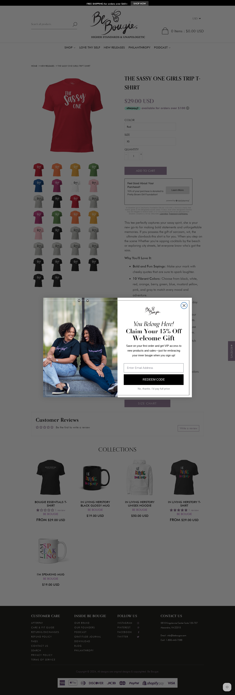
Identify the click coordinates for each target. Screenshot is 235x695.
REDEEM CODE (154, 379)
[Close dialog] (184, 305)
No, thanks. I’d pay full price (154, 388)
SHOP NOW (139, 3)
